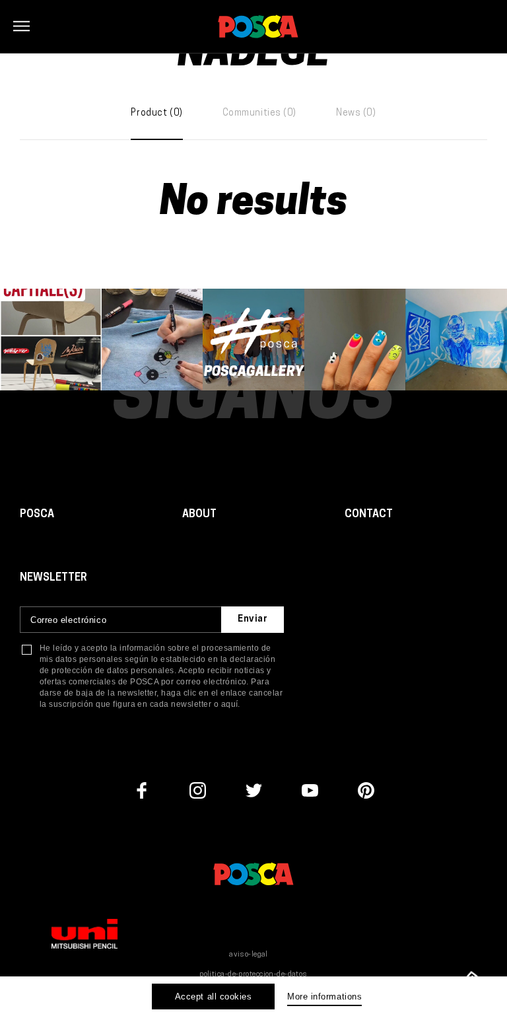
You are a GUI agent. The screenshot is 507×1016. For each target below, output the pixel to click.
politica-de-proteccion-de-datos (253, 974)
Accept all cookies (213, 996)
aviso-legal (248, 955)
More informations (324, 996)
